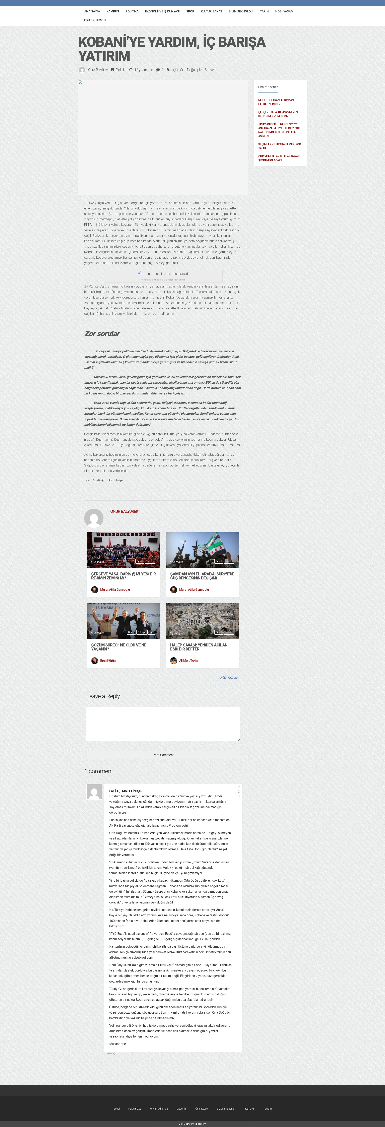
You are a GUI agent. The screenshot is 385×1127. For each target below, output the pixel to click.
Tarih (151, 632)
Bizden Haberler (226, 1108)
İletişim (268, 1108)
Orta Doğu (187, 70)
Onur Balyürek (98, 70)
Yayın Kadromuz (159, 1108)
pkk (199, 70)
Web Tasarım (199, 1124)
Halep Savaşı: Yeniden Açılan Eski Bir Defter (198, 647)
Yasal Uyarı (249, 1108)
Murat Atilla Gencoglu (115, 589)
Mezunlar (181, 1108)
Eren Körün (108, 661)
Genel (140, 561)
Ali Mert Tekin (188, 661)
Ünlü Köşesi (201, 1108)
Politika (121, 70)
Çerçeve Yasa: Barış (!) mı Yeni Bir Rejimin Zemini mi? (123, 576)
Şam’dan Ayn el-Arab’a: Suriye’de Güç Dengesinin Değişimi (202, 576)
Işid (174, 70)
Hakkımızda (134, 1108)
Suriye (209, 70)
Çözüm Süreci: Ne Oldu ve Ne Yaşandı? (118, 647)
